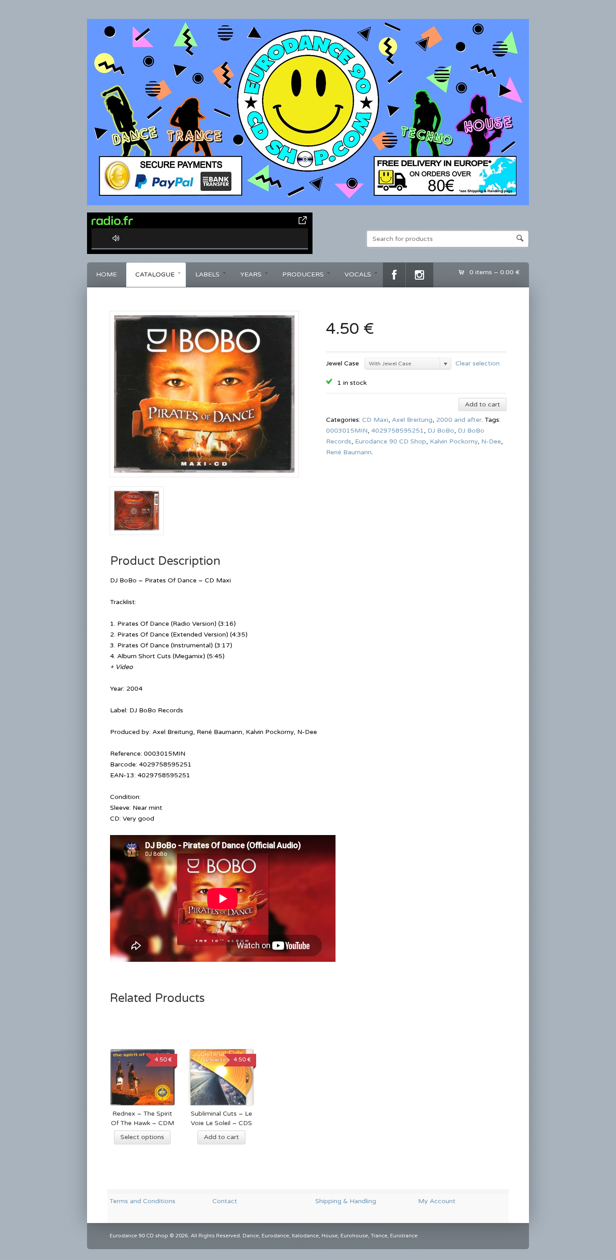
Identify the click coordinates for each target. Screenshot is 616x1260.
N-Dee (491, 441)
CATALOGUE (150, 276)
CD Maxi (375, 420)
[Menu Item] (394, 275)
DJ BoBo (441, 430)
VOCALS (353, 276)
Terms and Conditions (142, 1201)
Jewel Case (342, 363)
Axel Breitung (412, 420)
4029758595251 (397, 430)
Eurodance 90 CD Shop (390, 441)
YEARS (246, 276)
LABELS (203, 276)
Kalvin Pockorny (454, 441)
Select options (142, 1137)
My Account (436, 1201)
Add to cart (482, 404)
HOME (106, 274)
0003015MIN (347, 430)
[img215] (204, 481)
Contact (224, 1201)
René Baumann (349, 452)
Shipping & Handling (345, 1201)
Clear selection (477, 363)
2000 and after (459, 420)
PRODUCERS (298, 276)
